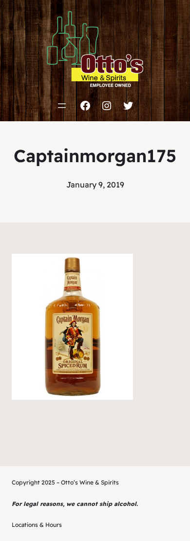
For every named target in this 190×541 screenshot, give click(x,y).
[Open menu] (62, 106)
